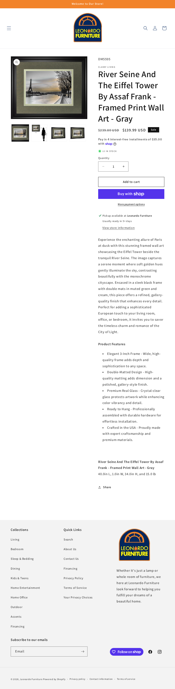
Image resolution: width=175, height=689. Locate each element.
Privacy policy (77, 678)
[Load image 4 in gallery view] (77, 133)
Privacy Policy (73, 578)
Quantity (103, 158)
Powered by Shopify (54, 679)
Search (68, 539)
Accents (16, 616)
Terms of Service (75, 588)
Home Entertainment (25, 588)
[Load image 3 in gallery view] (58, 133)
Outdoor (16, 607)
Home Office (19, 597)
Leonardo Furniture (31, 679)
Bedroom (17, 549)
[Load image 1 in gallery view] (20, 133)
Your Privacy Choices (78, 597)
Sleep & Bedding (22, 559)
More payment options (131, 204)
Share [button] (107, 487)
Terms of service (126, 678)
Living (15, 539)
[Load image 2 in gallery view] (39, 133)
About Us (70, 549)
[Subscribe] (82, 651)
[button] (9, 28)
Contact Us (71, 559)
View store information (118, 228)
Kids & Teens (19, 578)
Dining (15, 568)
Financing (17, 626)
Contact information (101, 678)
